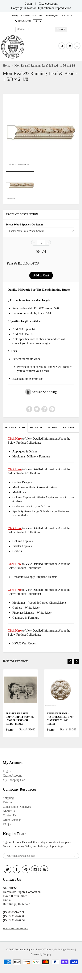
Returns (7, 802)
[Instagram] (35, 869)
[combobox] (34, 29)
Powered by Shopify (41, 954)
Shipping (8, 797)
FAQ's (7, 824)
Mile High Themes (65, 949)
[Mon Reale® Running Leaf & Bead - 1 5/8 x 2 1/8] (41, 133)
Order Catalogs (12, 819)
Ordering (14, 15)
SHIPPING (53, 427)
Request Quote (52, 15)
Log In (7, 771)
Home (6, 65)
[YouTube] (44, 869)
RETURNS (68, 427)
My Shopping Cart (14, 780)
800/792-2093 (24, 21)
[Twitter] (7, 869)
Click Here (15, 469)
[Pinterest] (26, 869)
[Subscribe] (74, 856)
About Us (9, 811)
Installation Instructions (31, 15)
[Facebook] (16, 869)
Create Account (48, 3)
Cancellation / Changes (17, 806)
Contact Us (67, 15)
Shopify (40, 949)
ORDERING (36, 427)
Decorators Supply (24, 949)
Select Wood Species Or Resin (24, 224)
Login (28, 3)
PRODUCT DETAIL (15, 427)
